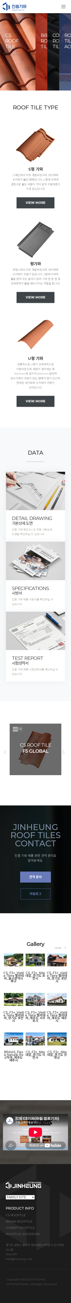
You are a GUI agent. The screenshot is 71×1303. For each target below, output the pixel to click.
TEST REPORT (27, 660)
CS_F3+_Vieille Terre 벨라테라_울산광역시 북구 (13, 977)
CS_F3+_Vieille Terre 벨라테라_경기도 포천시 (57, 977)
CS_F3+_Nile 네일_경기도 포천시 (35, 975)
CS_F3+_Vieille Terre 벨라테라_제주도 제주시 (57, 1017)
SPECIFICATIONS (30, 590)
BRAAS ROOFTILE (19, 1221)
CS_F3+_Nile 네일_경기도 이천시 (35, 1054)
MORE (58, 948)
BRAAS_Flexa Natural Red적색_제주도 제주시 (13, 1056)
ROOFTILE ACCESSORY (23, 1234)
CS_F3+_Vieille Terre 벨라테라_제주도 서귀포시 (35, 1017)
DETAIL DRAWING (32, 520)
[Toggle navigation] (63, 6)
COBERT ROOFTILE (20, 1228)
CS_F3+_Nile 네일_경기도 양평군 (57, 1054)
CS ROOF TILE (12, 41)
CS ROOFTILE (16, 1215)
